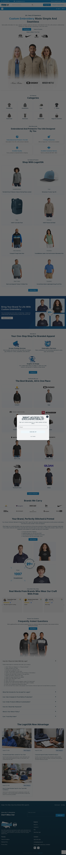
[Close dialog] (47, 417)
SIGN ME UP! (33, 432)
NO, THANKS (33, 436)
